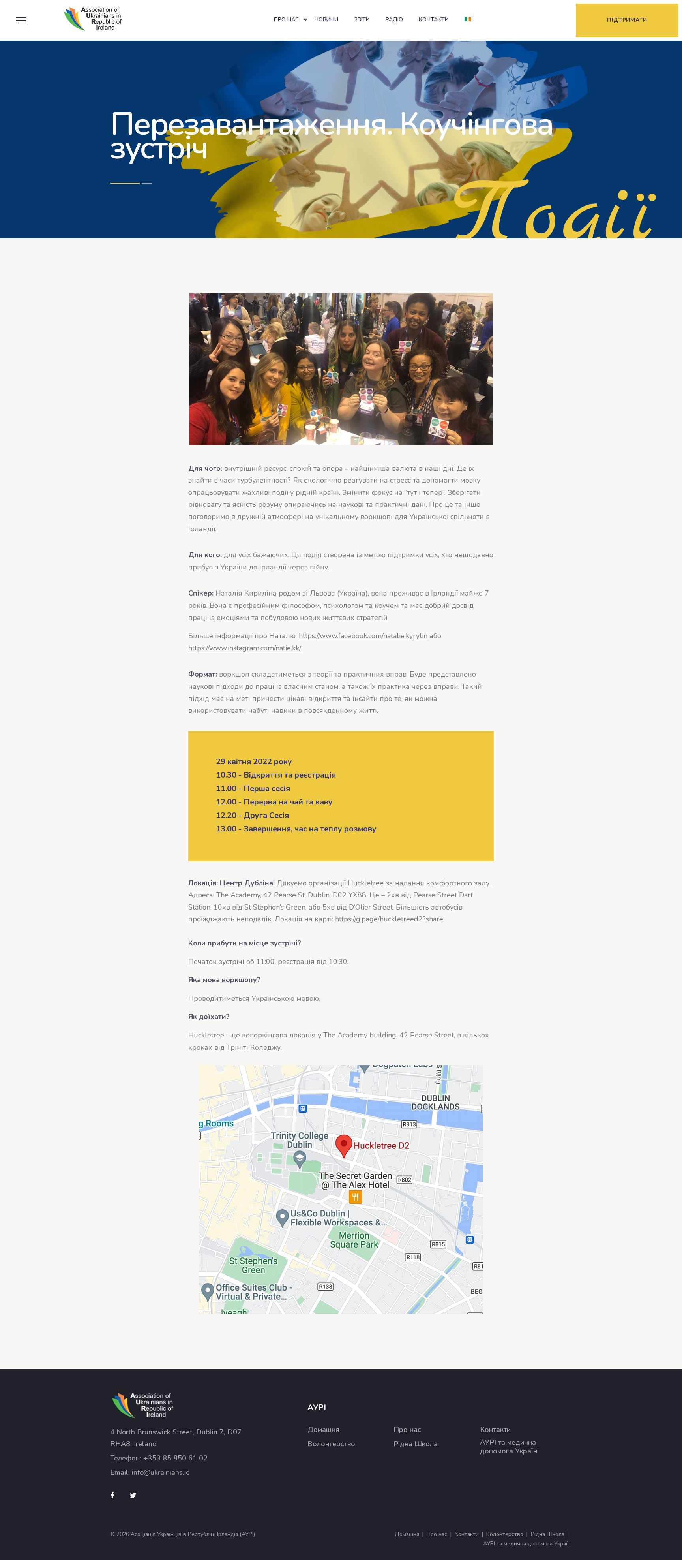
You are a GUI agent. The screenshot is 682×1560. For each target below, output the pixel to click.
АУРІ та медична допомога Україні (509, 1447)
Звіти (362, 19)
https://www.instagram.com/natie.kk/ (244, 648)
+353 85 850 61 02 (175, 1458)
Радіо (394, 19)
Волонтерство (331, 1444)
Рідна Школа (415, 1444)
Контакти (434, 19)
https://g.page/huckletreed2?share (389, 919)
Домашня (323, 1429)
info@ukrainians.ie (161, 1472)
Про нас (286, 19)
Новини (326, 19)
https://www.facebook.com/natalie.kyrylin (363, 636)
